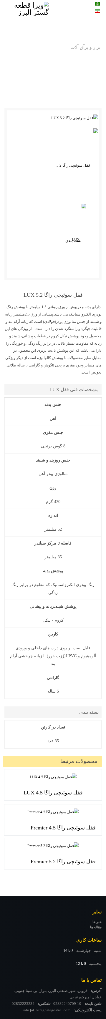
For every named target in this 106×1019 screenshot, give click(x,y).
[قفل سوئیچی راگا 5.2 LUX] (53, 118)
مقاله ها (96, 927)
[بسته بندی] (75, 241)
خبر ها (97, 922)
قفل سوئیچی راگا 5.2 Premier (63, 861)
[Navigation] (67, 13)
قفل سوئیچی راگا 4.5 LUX (53, 793)
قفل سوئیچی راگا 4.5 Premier (63, 828)
